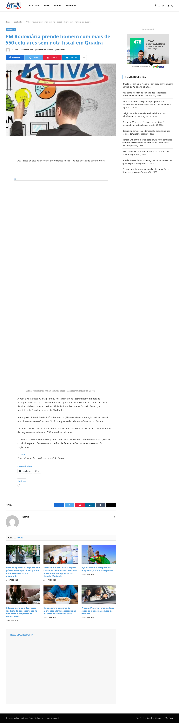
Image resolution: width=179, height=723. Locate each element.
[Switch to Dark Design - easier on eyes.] (172, 5)
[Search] (168, 6)
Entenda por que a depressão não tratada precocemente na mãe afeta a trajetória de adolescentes (21, 612)
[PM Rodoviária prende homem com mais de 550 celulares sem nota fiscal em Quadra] (61, 100)
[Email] (8, 180)
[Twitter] (8, 155)
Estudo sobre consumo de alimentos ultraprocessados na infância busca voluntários (59, 610)
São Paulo (71, 5)
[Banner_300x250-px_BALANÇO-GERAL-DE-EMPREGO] (148, 51)
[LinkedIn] (8, 161)
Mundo (57, 5)
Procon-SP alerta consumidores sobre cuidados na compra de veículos (98, 610)
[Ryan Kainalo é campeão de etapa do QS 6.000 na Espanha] (99, 554)
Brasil (46, 5)
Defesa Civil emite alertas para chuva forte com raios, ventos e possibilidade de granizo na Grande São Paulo (60, 571)
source (21, 454)
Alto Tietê (34, 5)
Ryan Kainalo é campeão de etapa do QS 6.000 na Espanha (97, 569)
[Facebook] (8, 149)
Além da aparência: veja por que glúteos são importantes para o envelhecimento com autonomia (23, 571)
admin (16, 50)
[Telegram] (8, 174)
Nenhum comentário (45, 50)
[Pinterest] (8, 167)
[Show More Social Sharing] (84, 57)
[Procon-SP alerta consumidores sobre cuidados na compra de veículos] (99, 594)
